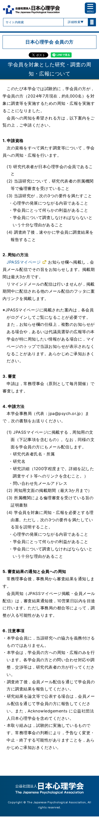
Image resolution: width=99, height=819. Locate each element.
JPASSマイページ (24, 262)
